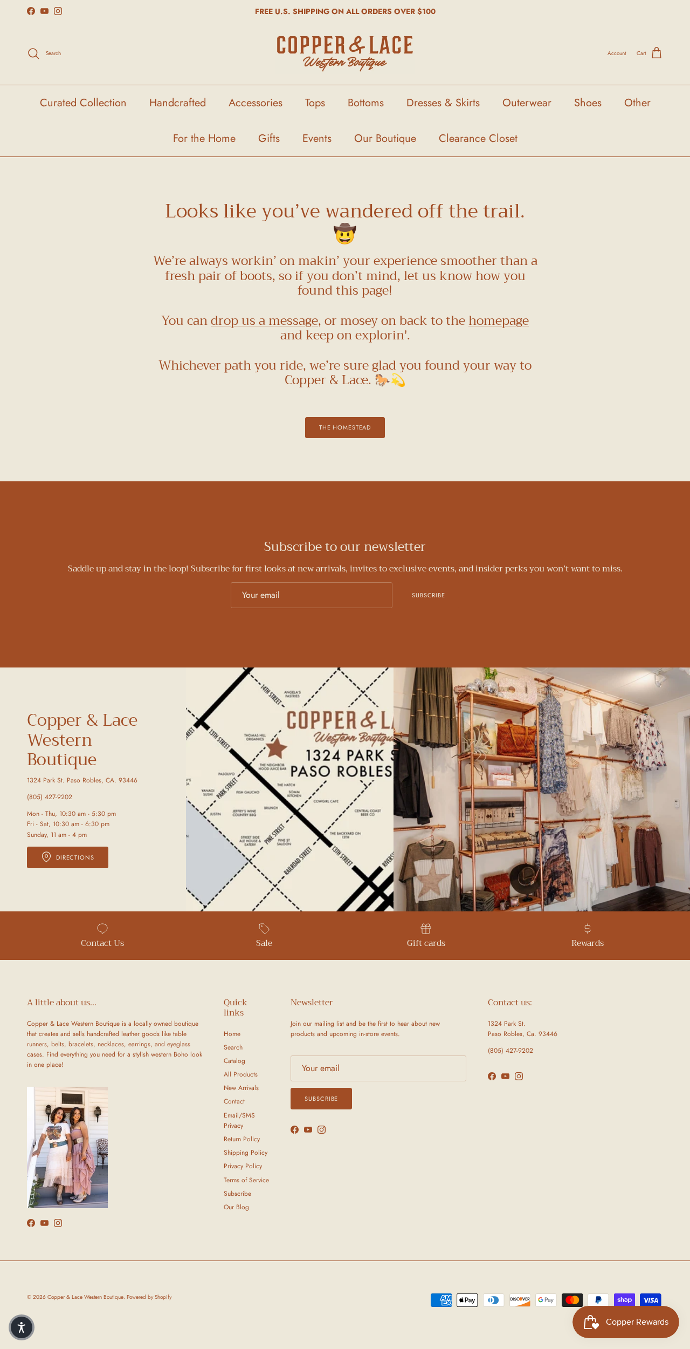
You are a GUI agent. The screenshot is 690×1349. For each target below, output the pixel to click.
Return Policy (242, 1139)
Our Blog (236, 1207)
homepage (498, 320)
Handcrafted (177, 103)
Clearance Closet (478, 138)
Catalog (234, 1061)
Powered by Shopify (149, 1297)
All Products (241, 1074)
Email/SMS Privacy (239, 1120)
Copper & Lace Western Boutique (85, 1297)
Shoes (588, 103)
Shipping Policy (245, 1152)
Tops (315, 103)
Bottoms (366, 103)
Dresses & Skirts (443, 103)
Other (637, 103)
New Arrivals (241, 1088)
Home (232, 1034)
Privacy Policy (243, 1166)
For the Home (204, 138)
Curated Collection (83, 103)
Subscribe (428, 595)
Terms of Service (246, 1180)
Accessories (255, 103)
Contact (234, 1101)
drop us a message (264, 320)
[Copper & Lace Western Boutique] (345, 53)
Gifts (269, 138)
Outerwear (526, 103)
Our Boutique (385, 138)
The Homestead (345, 427)
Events (317, 138)
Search (233, 1047)
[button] (21, 1327)
